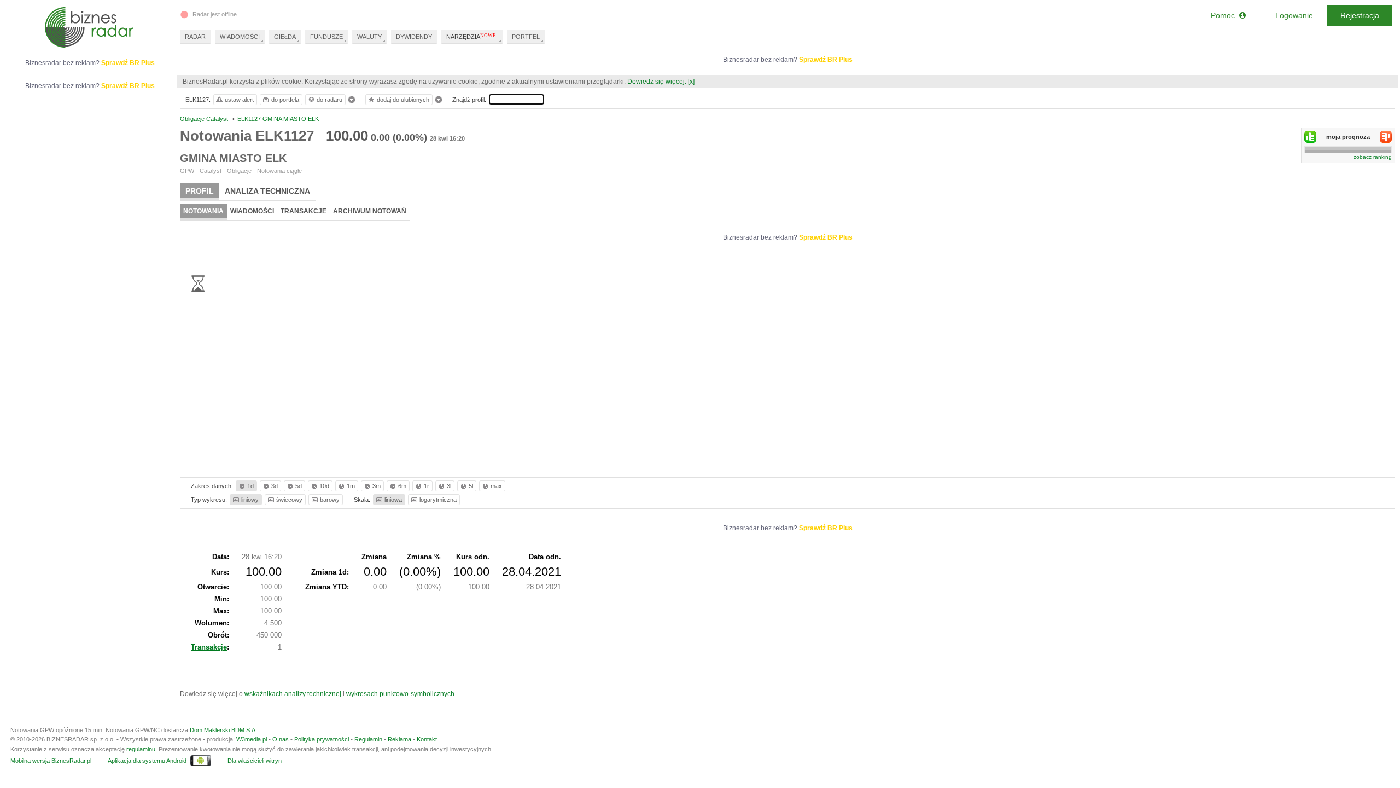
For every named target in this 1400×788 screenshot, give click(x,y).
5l (471, 486)
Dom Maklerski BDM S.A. (223, 730)
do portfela (285, 99)
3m (376, 486)
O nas (280, 739)
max (496, 486)
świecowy (289, 499)
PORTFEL (526, 36)
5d (298, 486)
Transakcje (303, 211)
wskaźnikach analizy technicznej (292, 694)
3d (274, 486)
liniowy (250, 499)
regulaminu (140, 749)
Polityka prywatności (321, 739)
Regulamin (368, 739)
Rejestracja (1359, 15)
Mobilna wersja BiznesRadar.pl (50, 760)
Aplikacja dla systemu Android (147, 760)
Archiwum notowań (369, 211)
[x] (691, 81)
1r (426, 486)
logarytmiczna (438, 499)
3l (449, 486)
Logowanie (1294, 15)
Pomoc (1225, 15)
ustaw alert (239, 99)
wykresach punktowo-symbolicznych (400, 694)
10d (324, 486)
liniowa (393, 499)
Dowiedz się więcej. (656, 81)
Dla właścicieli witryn (255, 760)
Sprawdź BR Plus (826, 59)
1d (250, 486)
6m (402, 486)
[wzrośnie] (1310, 137)
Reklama (399, 739)
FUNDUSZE (326, 36)
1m (351, 486)
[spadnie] (1386, 137)
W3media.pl (251, 739)
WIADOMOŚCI (240, 36)
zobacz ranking (1373, 157)
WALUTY (369, 36)
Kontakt (427, 739)
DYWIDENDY (414, 36)
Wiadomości (252, 211)
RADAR (195, 36)
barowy (330, 499)
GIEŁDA (285, 36)
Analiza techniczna (267, 191)
